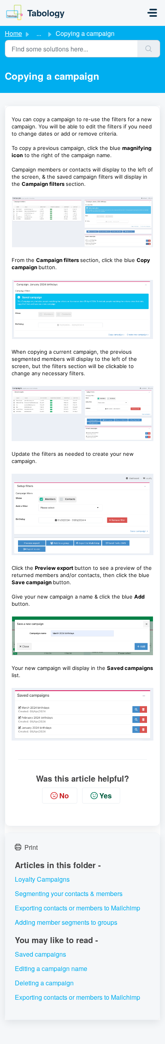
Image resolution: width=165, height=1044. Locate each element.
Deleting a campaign (44, 982)
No (64, 795)
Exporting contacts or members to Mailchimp (77, 907)
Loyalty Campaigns (42, 879)
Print (31, 847)
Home (13, 33)
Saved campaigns (40, 954)
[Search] (148, 48)
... (38, 33)
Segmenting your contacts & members (69, 893)
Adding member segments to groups (66, 922)
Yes (105, 795)
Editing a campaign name (51, 968)
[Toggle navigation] (152, 13)
